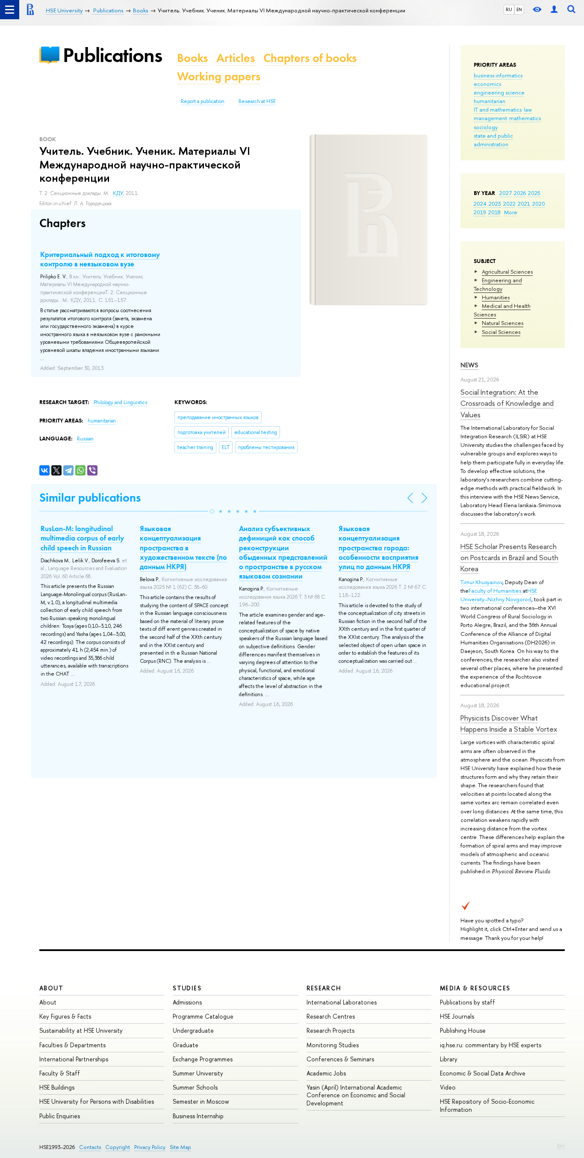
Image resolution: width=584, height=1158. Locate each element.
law (528, 109)
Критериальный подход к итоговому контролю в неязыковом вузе (100, 259)
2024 (480, 203)
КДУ (118, 193)
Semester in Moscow (201, 1101)
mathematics (525, 118)
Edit (561, 1146)
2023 (495, 203)
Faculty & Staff (59, 1073)
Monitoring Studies (333, 1045)
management (490, 118)
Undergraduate (193, 1030)
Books (192, 57)
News (469, 364)
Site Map (180, 1147)
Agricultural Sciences (507, 271)
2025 (534, 193)
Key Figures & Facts (65, 1016)
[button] (212, 511)
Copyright (117, 1147)
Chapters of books (310, 57)
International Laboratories (342, 1002)
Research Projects (330, 1030)
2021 (524, 203)
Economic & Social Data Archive (482, 1073)
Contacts (90, 1147)
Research (324, 988)
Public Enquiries (59, 1116)
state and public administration (493, 140)
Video (448, 1087)
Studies (187, 988)
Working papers (218, 76)
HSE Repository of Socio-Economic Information (487, 1105)
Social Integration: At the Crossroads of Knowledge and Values (507, 403)
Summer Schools (195, 1087)
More (510, 212)
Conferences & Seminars (340, 1059)
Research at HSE (257, 101)
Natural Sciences (502, 323)
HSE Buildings (56, 1087)
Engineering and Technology (498, 284)
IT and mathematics (498, 109)
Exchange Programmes (203, 1059)
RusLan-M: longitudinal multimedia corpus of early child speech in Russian (82, 538)
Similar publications (90, 497)
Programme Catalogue (203, 1016)
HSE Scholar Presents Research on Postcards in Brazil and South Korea (509, 557)
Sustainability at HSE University (81, 1030)
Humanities (496, 297)
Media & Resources (475, 988)
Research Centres (331, 1016)
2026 (520, 193)
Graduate (185, 1045)
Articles (235, 57)
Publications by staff (467, 1002)
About (51, 988)
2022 (509, 203)
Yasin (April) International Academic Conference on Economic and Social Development (356, 1095)
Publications (112, 55)
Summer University (198, 1073)
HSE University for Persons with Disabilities (96, 1101)
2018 (494, 212)
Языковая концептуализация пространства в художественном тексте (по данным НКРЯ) (183, 547)
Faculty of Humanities (495, 590)
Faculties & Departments (72, 1045)
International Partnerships (73, 1059)
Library (448, 1059)
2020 (538, 203)
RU (509, 9)
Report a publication (202, 101)
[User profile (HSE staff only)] (554, 9)
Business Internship (198, 1116)
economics (487, 84)
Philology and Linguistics (120, 402)
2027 (505, 193)
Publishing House (463, 1030)
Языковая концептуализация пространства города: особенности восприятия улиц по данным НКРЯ (379, 547)
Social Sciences (501, 332)
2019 (480, 212)
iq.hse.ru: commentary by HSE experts (490, 1045)
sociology (486, 127)
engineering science (499, 92)
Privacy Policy (149, 1147)
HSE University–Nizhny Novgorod (498, 595)
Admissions (187, 1002)
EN (519, 9)
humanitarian (489, 101)
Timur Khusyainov (481, 582)
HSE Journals (457, 1016)
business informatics (498, 75)
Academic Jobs (326, 1073)
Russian (85, 438)
